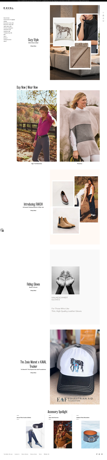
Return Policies (25, 454)
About (5, 41)
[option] (58, 42)
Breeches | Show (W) (8, 24)
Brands (5, 37)
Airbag (5, 21)
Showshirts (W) (7, 29)
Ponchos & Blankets (8, 27)
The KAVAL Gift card (8, 454)
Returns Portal (33, 454)
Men (5, 34)
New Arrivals (6, 17)
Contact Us (17, 454)
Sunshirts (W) (7, 31)
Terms (40, 454)
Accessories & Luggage (9, 19)
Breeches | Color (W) (9, 23)
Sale (5, 36)
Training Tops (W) (8, 32)
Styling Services (7, 39)
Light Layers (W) (8, 26)
